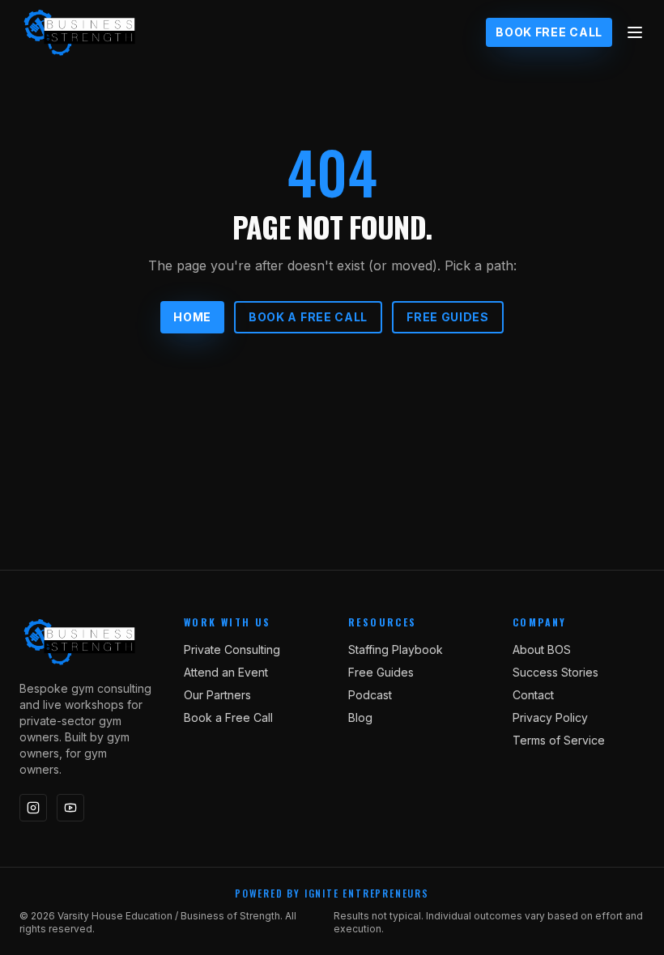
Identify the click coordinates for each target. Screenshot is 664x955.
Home (192, 317)
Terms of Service (559, 740)
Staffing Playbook (395, 649)
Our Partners (217, 695)
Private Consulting (232, 649)
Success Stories (555, 672)
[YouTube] (70, 807)
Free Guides (447, 317)
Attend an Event (226, 672)
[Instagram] (33, 807)
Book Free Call (549, 32)
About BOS (542, 649)
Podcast (370, 695)
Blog (360, 717)
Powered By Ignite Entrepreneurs (332, 893)
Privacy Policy (550, 717)
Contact (533, 695)
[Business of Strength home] (80, 32)
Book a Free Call (308, 317)
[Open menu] (635, 32)
